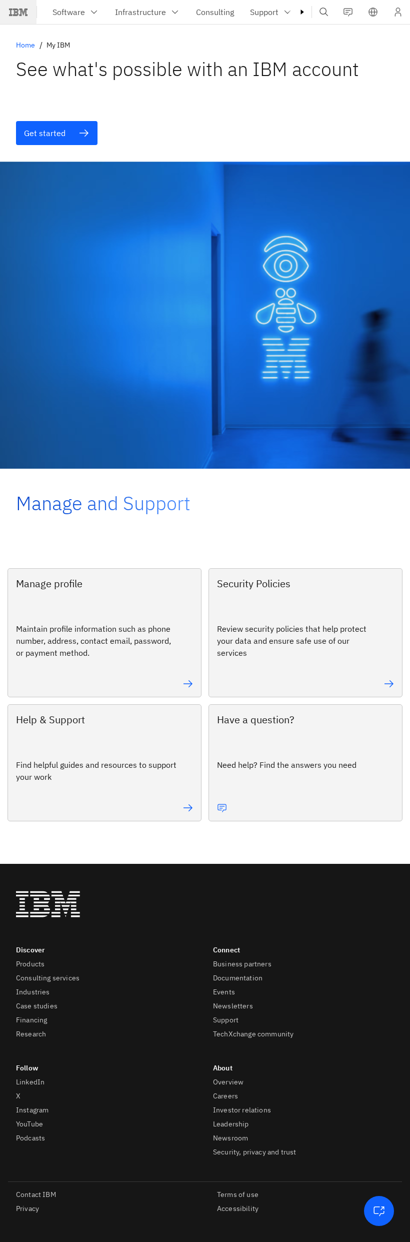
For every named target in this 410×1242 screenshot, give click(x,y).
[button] (373, 12)
